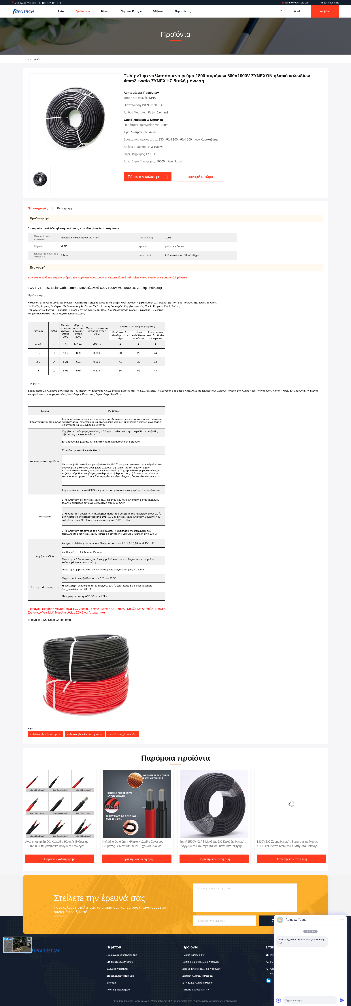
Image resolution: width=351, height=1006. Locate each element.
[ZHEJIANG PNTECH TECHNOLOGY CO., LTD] (23, 11)
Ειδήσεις (158, 11)
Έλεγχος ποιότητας (117, 968)
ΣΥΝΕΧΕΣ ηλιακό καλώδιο (197, 982)
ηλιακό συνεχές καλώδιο (122, 734)
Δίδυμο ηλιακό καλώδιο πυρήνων (201, 968)
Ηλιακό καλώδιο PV (193, 954)
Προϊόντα (82, 11)
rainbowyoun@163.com (297, 2)
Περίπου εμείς (130, 11)
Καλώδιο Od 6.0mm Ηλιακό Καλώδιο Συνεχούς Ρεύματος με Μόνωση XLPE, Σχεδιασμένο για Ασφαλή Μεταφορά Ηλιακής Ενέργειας (55, 844)
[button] (30, 812)
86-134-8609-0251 (329, 2)
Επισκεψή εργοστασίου (119, 961)
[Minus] (342, 920)
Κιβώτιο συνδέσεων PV (195, 989)
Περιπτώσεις (183, 11)
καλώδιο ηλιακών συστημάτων (84, 734)
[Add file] (278, 1000)
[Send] (342, 1000)
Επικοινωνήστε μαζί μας (120, 975)
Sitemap (111, 982)
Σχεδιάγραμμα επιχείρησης (121, 954)
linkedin (268, 980)
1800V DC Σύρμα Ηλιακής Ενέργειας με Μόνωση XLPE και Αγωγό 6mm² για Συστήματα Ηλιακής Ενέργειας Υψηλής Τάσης (211, 844)
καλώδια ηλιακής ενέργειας (45, 734)
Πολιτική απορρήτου (118, 989)
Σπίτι (61, 11)
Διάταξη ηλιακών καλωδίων (197, 975)
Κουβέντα (325, 11)
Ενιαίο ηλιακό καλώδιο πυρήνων (200, 961)
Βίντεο (105, 11)
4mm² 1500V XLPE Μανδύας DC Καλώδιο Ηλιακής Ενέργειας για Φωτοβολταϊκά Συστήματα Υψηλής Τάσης (135, 844)
